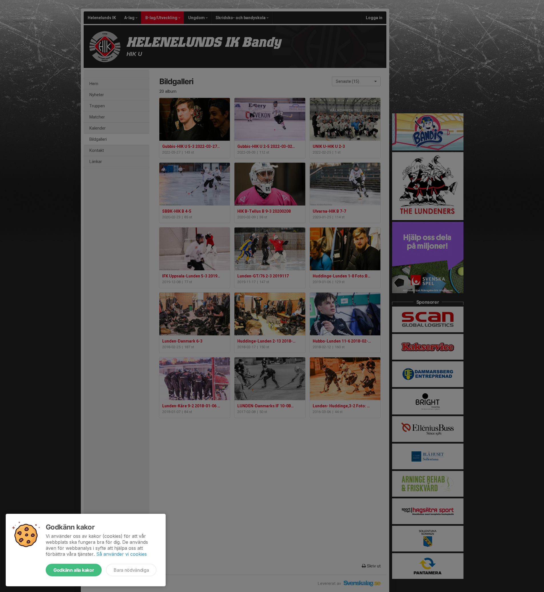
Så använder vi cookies (121, 554)
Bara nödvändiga (131, 570)
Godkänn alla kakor (73, 570)
